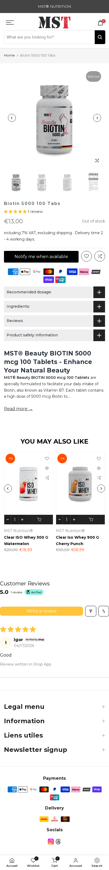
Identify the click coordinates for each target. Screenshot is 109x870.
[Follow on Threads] (58, 841)
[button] (16, 211)
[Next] (97, 118)
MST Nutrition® (19, 531)
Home (9, 55)
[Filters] (90, 611)
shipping (64, 232)
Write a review (41, 611)
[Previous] (12, 118)
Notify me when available (41, 256)
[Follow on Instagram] (51, 841)
